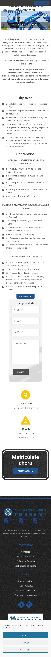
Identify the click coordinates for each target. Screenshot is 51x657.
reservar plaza (25, 471)
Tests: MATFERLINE (25, 590)
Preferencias (25, 649)
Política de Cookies (25, 561)
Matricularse (25, 296)
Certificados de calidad (25, 565)
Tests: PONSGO (25, 585)
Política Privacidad (25, 556)
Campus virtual (25, 581)
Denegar (26, 642)
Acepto (25, 635)
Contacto (25, 551)
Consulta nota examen (26, 595)
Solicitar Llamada (41, 3)
